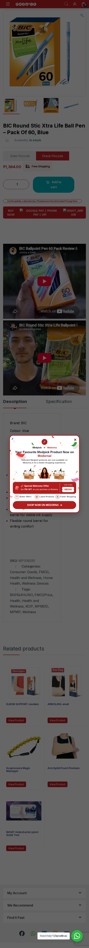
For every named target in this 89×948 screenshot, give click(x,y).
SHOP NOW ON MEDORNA (44, 505)
